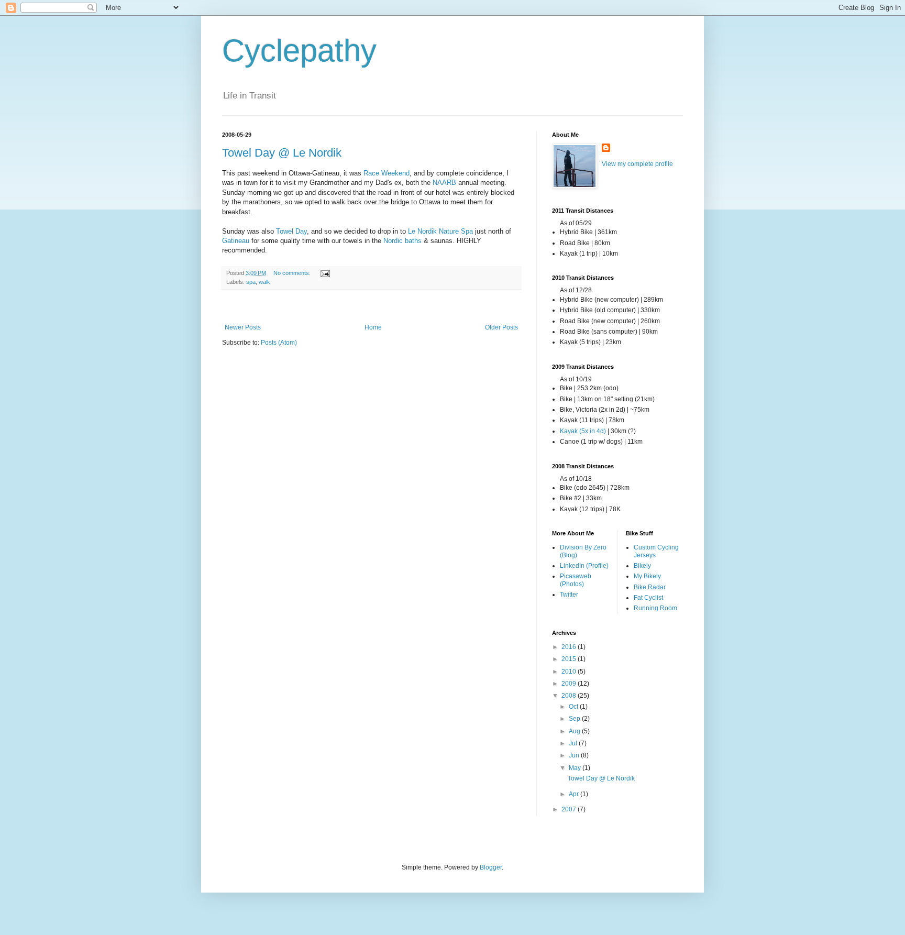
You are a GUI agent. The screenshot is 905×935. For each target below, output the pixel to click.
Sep (575, 718)
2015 (569, 659)
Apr (574, 794)
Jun (575, 755)
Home (373, 327)
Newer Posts (243, 327)
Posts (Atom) (279, 342)
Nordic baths (402, 241)
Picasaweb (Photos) (575, 580)
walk (264, 282)
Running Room (655, 608)
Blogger (491, 867)
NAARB (444, 182)
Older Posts (501, 327)
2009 (569, 683)
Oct (574, 706)
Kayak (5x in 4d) (583, 431)
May (575, 768)
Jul (574, 743)
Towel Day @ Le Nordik (281, 152)
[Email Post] (325, 273)
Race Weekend (386, 173)
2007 (569, 809)
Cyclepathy (299, 50)
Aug (575, 731)
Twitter (569, 594)
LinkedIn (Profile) (584, 565)
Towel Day (291, 231)
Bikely (642, 565)
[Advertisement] (371, 307)
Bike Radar (650, 587)
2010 (569, 671)
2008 (569, 695)
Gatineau (235, 241)
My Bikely (647, 576)
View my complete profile (637, 164)
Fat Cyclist (648, 597)
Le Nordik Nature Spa (440, 231)
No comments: (292, 273)
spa (251, 282)
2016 (569, 647)
